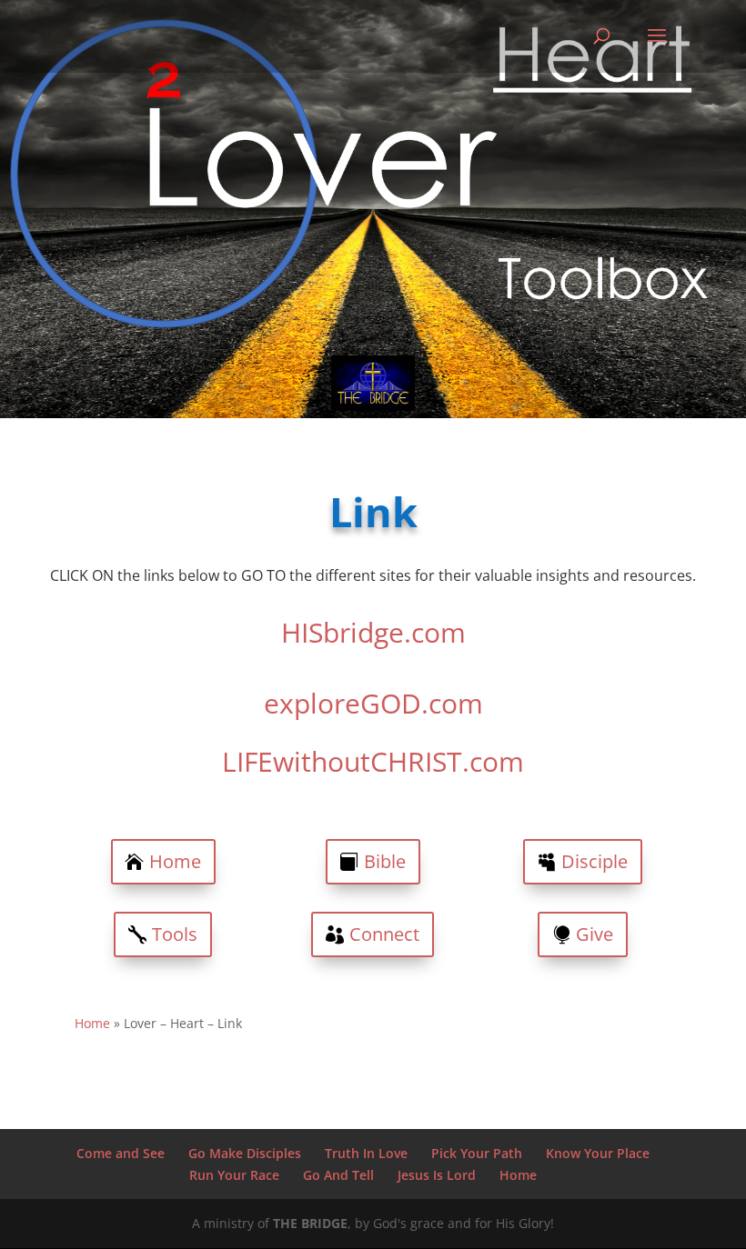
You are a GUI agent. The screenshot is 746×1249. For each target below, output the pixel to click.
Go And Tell (338, 1175)
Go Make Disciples (244, 1153)
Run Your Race (234, 1175)
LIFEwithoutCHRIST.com (373, 761)
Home (175, 861)
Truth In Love (366, 1153)
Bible (385, 861)
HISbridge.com (373, 632)
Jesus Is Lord (437, 1175)
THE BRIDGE (310, 1223)
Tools (174, 934)
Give (594, 934)
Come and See (120, 1153)
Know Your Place (598, 1153)
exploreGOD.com (373, 703)
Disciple (594, 861)
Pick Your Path (476, 1153)
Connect (384, 934)
